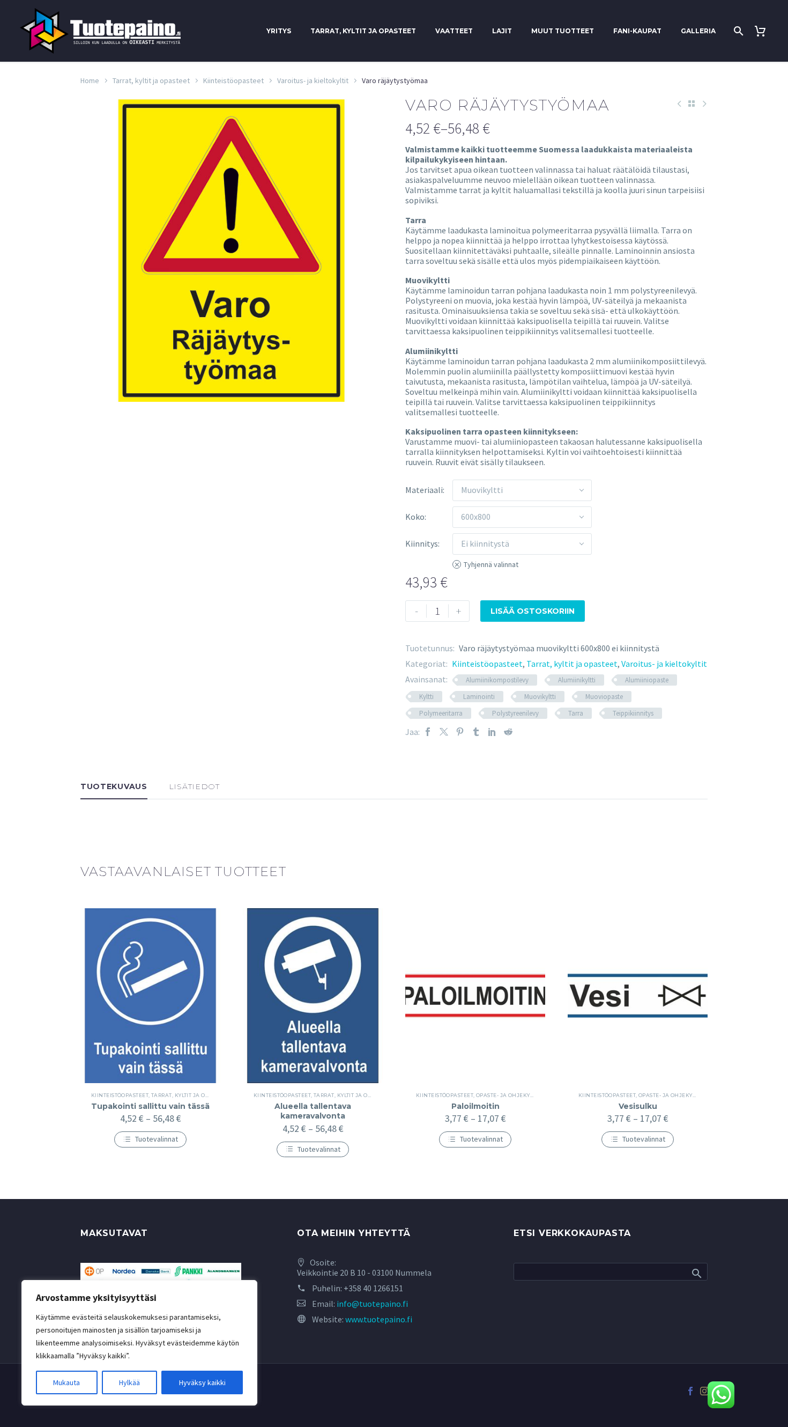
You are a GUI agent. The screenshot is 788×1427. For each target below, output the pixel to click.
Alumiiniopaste (646, 680)
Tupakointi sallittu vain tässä (150, 1106)
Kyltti (426, 696)
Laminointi (479, 696)
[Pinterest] (460, 732)
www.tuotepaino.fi (378, 1319)
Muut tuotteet (562, 31)
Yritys (278, 31)
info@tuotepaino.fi (372, 1303)
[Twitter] (444, 732)
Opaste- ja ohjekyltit (508, 1095)
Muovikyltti (540, 696)
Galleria (698, 31)
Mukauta (66, 1382)
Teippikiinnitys (633, 713)
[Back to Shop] (691, 103)
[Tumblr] (476, 732)
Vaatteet (454, 31)
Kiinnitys (421, 543)
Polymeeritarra (441, 713)
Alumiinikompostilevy (497, 680)
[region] (139, 1343)
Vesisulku (638, 1106)
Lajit (502, 31)
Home (89, 80)
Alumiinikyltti (577, 680)
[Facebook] (428, 732)
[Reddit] (508, 732)
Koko (415, 516)
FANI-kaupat (637, 31)
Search (696, 1273)
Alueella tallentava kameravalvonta (312, 1111)
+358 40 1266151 (373, 1288)
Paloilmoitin (475, 1106)
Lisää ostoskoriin (532, 611)
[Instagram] (704, 1391)
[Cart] (764, 31)
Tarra (575, 713)
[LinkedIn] (492, 732)
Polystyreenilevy (515, 713)
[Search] (737, 31)
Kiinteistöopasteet (233, 80)
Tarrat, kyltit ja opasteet (363, 31)
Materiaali (424, 489)
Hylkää (129, 1382)
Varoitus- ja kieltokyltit (312, 80)
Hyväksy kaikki (202, 1382)
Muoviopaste (604, 696)
